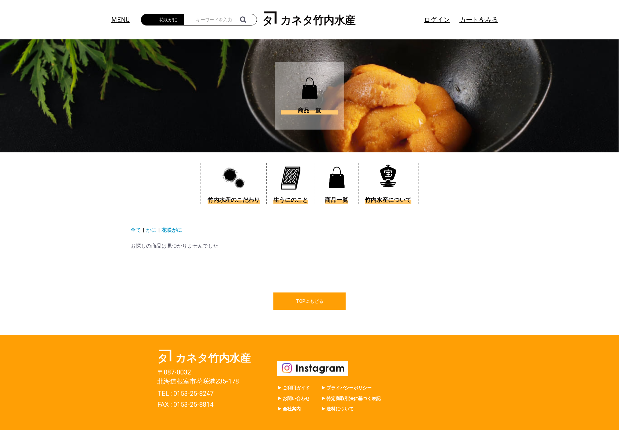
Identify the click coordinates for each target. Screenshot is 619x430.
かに (151, 230)
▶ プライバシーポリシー (346, 387)
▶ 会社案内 (289, 408)
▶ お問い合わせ (293, 398)
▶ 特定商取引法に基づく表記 (351, 398)
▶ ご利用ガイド (293, 387)
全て (136, 230)
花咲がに (172, 230)
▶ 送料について (337, 408)
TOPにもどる (309, 301)
